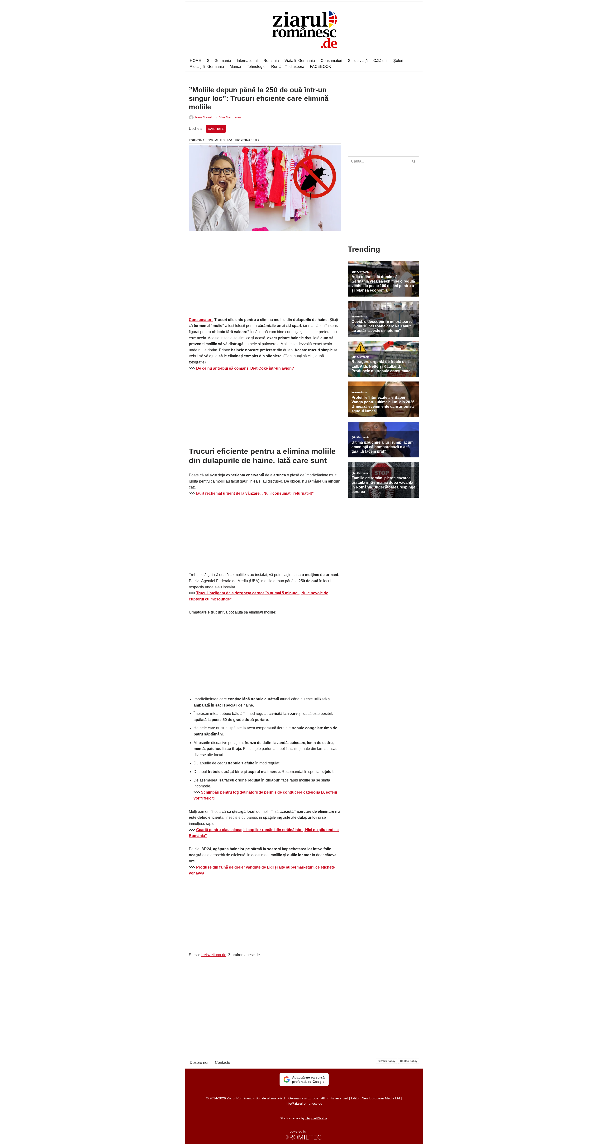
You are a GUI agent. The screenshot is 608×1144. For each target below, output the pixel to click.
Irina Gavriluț (204, 117)
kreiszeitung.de (213, 955)
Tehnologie (256, 67)
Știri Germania (219, 61)
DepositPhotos (316, 1118)
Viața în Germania (300, 61)
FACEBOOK (320, 67)
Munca (235, 67)
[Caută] (413, 161)
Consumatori (331, 61)
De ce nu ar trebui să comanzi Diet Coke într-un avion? (245, 368)
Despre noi (199, 1062)
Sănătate (215, 128)
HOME (195, 61)
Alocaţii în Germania (207, 67)
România (271, 61)
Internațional (247, 61)
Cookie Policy (408, 1061)
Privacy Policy (386, 1061)
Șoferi (398, 61)
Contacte (222, 1062)
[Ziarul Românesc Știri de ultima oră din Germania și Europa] (304, 28)
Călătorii (380, 61)
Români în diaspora (287, 67)
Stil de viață (358, 61)
